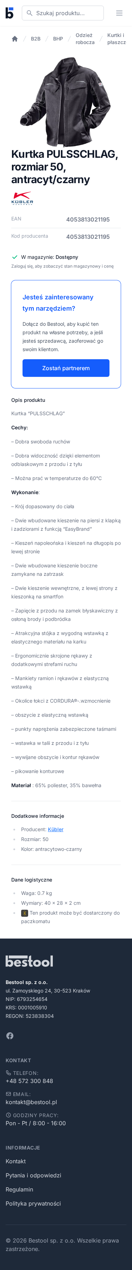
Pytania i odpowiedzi (33, 1175)
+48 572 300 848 (29, 1080)
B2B (35, 39)
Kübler (55, 829)
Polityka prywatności (33, 1203)
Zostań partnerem (66, 368)
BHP (58, 39)
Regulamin (19, 1189)
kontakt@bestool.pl (31, 1102)
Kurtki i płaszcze (118, 38)
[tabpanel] (66, 102)
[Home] (14, 38)
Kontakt (16, 1161)
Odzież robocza (85, 38)
